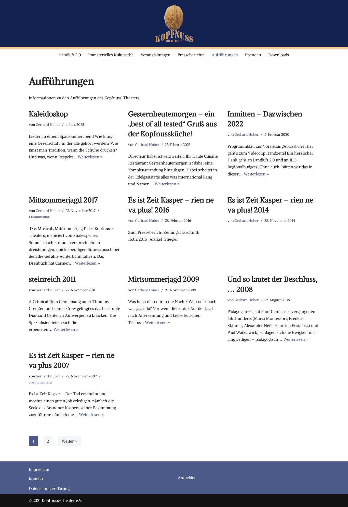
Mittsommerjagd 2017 (63, 199)
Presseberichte (191, 54)
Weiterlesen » (90, 156)
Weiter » (69, 441)
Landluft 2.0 (70, 54)
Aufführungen (225, 54)
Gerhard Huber (48, 124)
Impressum (39, 469)
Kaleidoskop (48, 113)
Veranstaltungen (155, 54)
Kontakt (36, 478)
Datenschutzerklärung (49, 488)
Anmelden (187, 477)
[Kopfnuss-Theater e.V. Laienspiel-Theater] (174, 23)
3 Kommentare (40, 382)
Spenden (253, 54)
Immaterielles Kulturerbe (110, 54)
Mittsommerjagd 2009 (163, 279)
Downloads (278, 54)
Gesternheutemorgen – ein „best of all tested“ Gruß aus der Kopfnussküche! (172, 123)
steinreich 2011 (52, 279)
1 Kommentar (39, 217)
